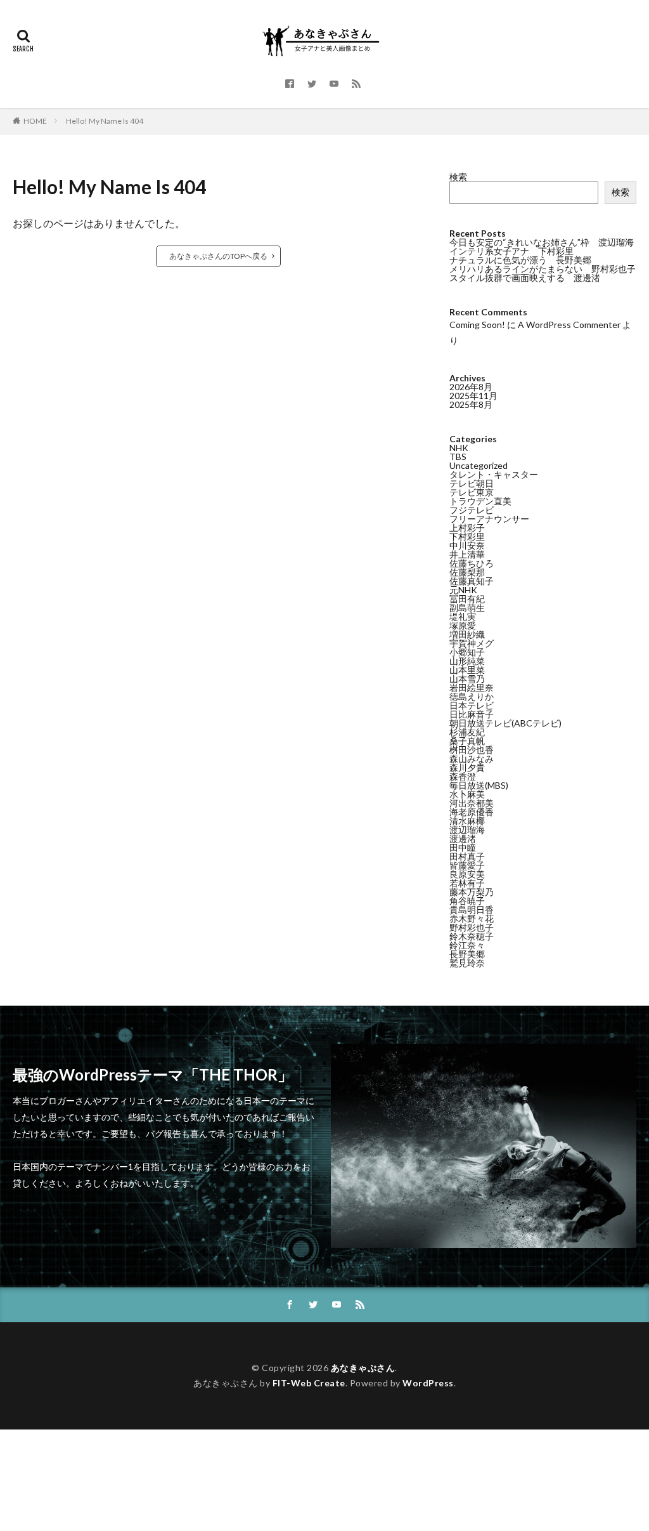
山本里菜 (467, 669)
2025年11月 (473, 395)
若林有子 (467, 882)
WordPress (428, 1382)
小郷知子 (467, 652)
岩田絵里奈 (471, 687)
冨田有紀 (467, 598)
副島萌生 (467, 607)
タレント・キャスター (493, 474)
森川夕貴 (467, 767)
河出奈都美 (471, 803)
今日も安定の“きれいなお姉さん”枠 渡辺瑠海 (541, 242)
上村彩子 (467, 527)
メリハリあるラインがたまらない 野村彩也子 (542, 268)
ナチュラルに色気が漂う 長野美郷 (520, 259)
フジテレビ (471, 509)
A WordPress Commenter (569, 324)
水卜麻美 (467, 794)
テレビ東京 (471, 492)
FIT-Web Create (309, 1382)
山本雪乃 (467, 678)
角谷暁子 (467, 900)
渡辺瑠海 (467, 829)
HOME (35, 121)
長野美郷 (467, 954)
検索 (458, 176)
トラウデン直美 (480, 501)
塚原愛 (462, 625)
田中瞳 (462, 847)
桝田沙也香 (471, 749)
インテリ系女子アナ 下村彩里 (511, 251)
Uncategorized (478, 465)
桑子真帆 (467, 740)
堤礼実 (462, 616)
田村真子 (467, 856)
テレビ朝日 (471, 483)
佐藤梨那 (467, 572)
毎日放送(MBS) (478, 785)
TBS (457, 456)
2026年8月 (470, 386)
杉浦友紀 (467, 731)
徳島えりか (471, 696)
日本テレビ (471, 705)
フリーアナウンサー (489, 518)
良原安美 (467, 874)
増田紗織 (467, 634)
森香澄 (462, 776)
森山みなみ (471, 758)
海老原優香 (471, 811)
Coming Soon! (477, 324)
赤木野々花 (471, 918)
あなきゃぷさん (363, 1367)
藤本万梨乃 (471, 891)
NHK (458, 447)
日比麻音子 (471, 714)
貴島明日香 (471, 909)
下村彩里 (467, 536)
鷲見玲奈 (467, 962)
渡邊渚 (462, 838)
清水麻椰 (467, 820)
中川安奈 (467, 545)
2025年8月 (470, 404)
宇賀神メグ (471, 643)
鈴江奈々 (467, 945)
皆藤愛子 (467, 865)
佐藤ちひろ (471, 563)
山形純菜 (467, 660)
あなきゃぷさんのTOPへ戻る (218, 256)
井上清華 (467, 554)
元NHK (463, 589)
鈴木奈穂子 (471, 936)
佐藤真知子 (471, 580)
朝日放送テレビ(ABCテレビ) (505, 723)
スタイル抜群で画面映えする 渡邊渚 (524, 277)
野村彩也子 (471, 927)
